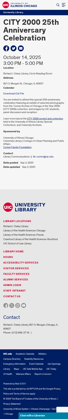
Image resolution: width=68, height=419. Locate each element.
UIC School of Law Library (17, 243)
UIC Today (51, 369)
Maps (16, 369)
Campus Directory (11, 359)
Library (6, 369)
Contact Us (11, 296)
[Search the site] (58, 5)
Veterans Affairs (23, 374)
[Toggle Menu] (64, 5)
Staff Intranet (14, 290)
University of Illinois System (16, 409)
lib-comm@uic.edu (43, 156)
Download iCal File (13, 93)
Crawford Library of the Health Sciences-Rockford (30, 239)
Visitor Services (16, 268)
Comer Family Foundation (17, 147)
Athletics (42, 353)
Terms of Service (21, 393)
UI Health (7, 374)
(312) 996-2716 (20, 332)
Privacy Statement (11, 403)
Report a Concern (42, 374)
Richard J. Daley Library (15, 226)
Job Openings (54, 363)
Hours (8, 257)
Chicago (9, 413)
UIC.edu (7, 353)
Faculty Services (16, 274)
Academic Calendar (25, 353)
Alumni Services (15, 279)
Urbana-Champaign (40, 409)
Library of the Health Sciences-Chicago (24, 230)
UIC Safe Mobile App (33, 369)
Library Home (13, 251)
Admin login (12, 285)
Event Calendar (36, 363)
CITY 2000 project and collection (45, 118)
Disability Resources (33, 359)
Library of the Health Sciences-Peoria (23, 234)
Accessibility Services (20, 262)
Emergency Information (14, 363)
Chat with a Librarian (32, 415)
